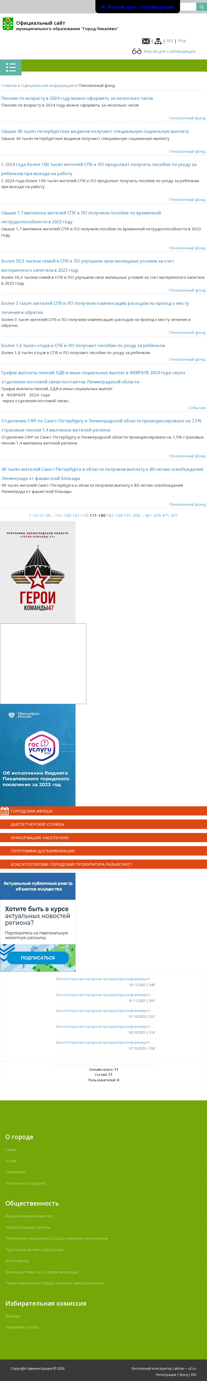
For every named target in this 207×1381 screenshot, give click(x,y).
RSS (169, 40)
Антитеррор (17, 1260)
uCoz (192, 1368)
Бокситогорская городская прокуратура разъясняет (71, 864)
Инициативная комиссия (29, 1215)
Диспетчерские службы (37, 824)
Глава (10, 1149)
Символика (15, 1171)
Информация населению (40, 837)
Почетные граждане (25, 1183)
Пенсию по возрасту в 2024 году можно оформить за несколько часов (77, 98)
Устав (10, 1160)
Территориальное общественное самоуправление (55, 1282)
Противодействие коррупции (34, 1249)
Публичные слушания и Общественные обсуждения (56, 1238)
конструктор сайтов (168, 1368)
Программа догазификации (43, 850)
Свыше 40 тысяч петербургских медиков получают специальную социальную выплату (95, 131)
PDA (182, 40)
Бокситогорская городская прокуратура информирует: (103, 978)
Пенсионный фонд (187, 118)
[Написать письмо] (146, 40)
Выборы (13, 1316)
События (197, 407)
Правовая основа (22, 1327)
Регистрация (166, 1374)
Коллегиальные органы (28, 1227)
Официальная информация (47, 85)
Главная (9, 85)
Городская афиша (31, 811)
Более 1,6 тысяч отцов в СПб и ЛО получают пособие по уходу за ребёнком (83, 345)
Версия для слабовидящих (169, 51)
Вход (184, 1374)
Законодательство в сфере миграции (41, 1271)
